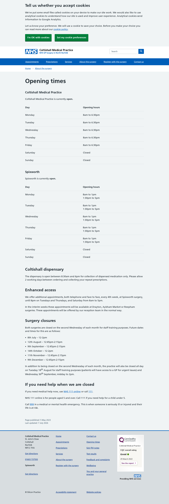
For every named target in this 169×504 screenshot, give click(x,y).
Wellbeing (91, 465)
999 (32, 404)
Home (28, 68)
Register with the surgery (115, 62)
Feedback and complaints (98, 459)
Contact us (139, 62)
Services (68, 62)
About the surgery (87, 62)
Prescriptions (52, 62)
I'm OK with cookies (38, 37)
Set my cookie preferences (71, 37)
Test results (91, 454)
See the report (127, 463)
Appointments (32, 62)
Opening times (93, 442)
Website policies (93, 492)
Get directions (31, 453)
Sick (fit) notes (92, 448)
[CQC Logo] (127, 442)
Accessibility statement (66, 492)
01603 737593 (31, 459)
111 (90, 391)
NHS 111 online (72, 391)
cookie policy (60, 29)
